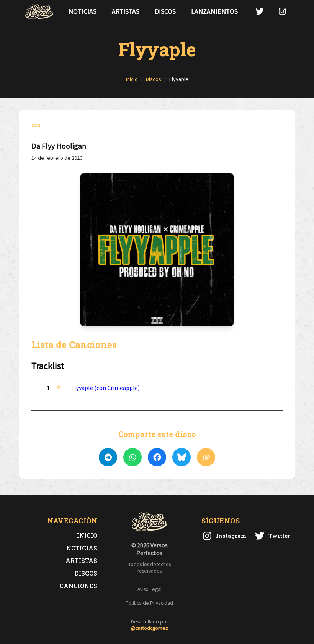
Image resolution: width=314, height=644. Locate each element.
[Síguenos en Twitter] (260, 11)
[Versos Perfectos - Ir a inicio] (39, 11)
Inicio (87, 535)
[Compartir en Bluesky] (181, 457)
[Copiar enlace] (206, 457)
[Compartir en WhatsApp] (132, 457)
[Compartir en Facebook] (157, 457)
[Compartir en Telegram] (108, 457)
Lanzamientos (214, 11)
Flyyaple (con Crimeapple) (105, 388)
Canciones (78, 586)
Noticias (82, 11)
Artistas (125, 11)
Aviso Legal (149, 589)
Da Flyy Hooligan (58, 145)
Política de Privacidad (149, 603)
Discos (165, 11)
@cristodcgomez (149, 628)
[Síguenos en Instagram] (282, 11)
